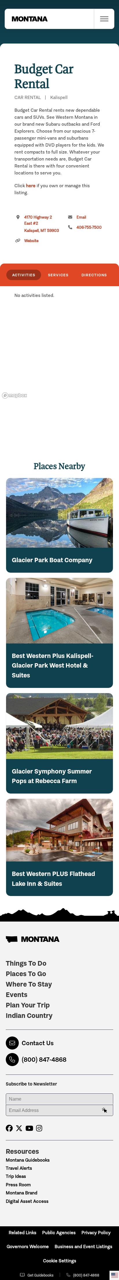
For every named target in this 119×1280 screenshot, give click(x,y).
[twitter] (19, 1128)
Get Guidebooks (40, 1275)
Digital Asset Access (27, 1201)
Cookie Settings (59, 1260)
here (31, 185)
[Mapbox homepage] (14, 395)
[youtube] (29, 1128)
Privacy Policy (96, 1232)
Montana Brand (21, 1193)
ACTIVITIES (23, 275)
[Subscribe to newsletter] (104, 1110)
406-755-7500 (89, 227)
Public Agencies (59, 1232)
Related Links (22, 1232)
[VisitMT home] (26, 18)
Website (31, 240)
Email (81, 217)
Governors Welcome (28, 1246)
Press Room (18, 1184)
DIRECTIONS (94, 275)
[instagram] (39, 1128)
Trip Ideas (16, 1176)
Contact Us (38, 1043)
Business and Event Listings (83, 1246)
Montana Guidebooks (28, 1160)
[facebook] (9, 1128)
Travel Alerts (19, 1168)
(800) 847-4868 (44, 1059)
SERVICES (58, 275)
